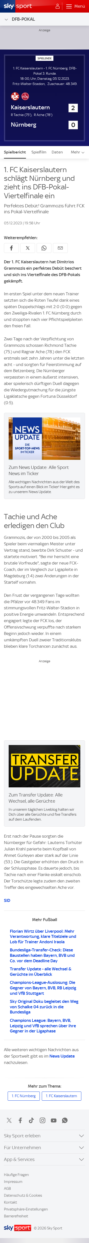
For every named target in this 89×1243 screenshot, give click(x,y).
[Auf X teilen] (27, 248)
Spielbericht (15, 152)
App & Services (19, 1159)
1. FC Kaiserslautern (61, 1096)
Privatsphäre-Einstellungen (26, 1209)
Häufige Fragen (16, 1175)
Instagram (42, 1120)
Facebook (20, 1120)
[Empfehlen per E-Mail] (60, 248)
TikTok (31, 1120)
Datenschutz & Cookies (23, 1195)
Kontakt (10, 1202)
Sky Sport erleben (22, 1136)
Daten (57, 152)
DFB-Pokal (23, 19)
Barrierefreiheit (16, 1216)
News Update (62, 1056)
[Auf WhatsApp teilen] (44, 248)
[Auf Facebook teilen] (11, 248)
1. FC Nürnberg (24, 1096)
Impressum (13, 1181)
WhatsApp (65, 1120)
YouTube (53, 1120)
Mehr (75, 152)
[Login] (57, 6)
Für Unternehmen (22, 1147)
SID (7, 900)
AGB (7, 1188)
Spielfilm (38, 152)
